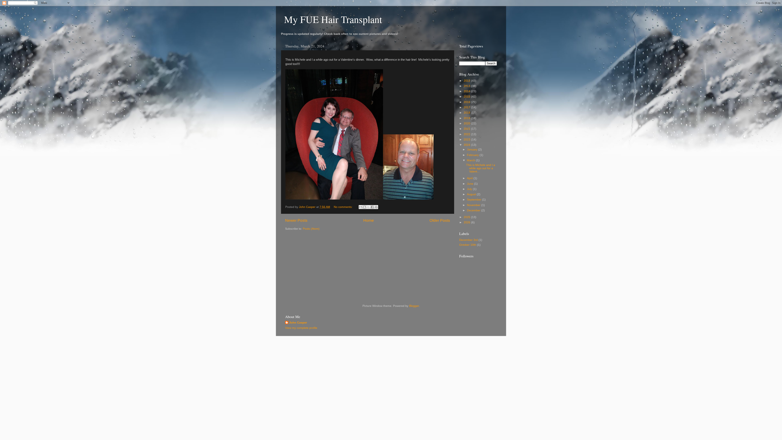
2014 (467, 91)
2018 (467, 112)
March (471, 160)
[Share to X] (368, 207)
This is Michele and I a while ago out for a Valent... (480, 168)
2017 (467, 107)
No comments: (343, 206)
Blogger (414, 305)
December (474, 210)
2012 (467, 80)
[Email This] (361, 207)
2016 (467, 102)
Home (368, 220)
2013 (467, 86)
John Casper (298, 322)
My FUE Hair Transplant (333, 19)
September (474, 199)
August (472, 194)
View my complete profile (301, 327)
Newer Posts (296, 220)
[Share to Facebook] (372, 207)
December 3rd (468, 239)
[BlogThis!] (364, 207)
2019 (467, 118)
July (470, 189)
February (473, 155)
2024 (467, 144)
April (470, 178)
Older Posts (439, 220)
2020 (467, 123)
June (470, 183)
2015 (467, 96)
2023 (467, 139)
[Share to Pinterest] (376, 207)
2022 (467, 134)
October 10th (467, 244)
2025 (467, 217)
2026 (467, 222)
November (474, 205)
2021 (467, 128)
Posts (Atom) (311, 228)
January (472, 149)
